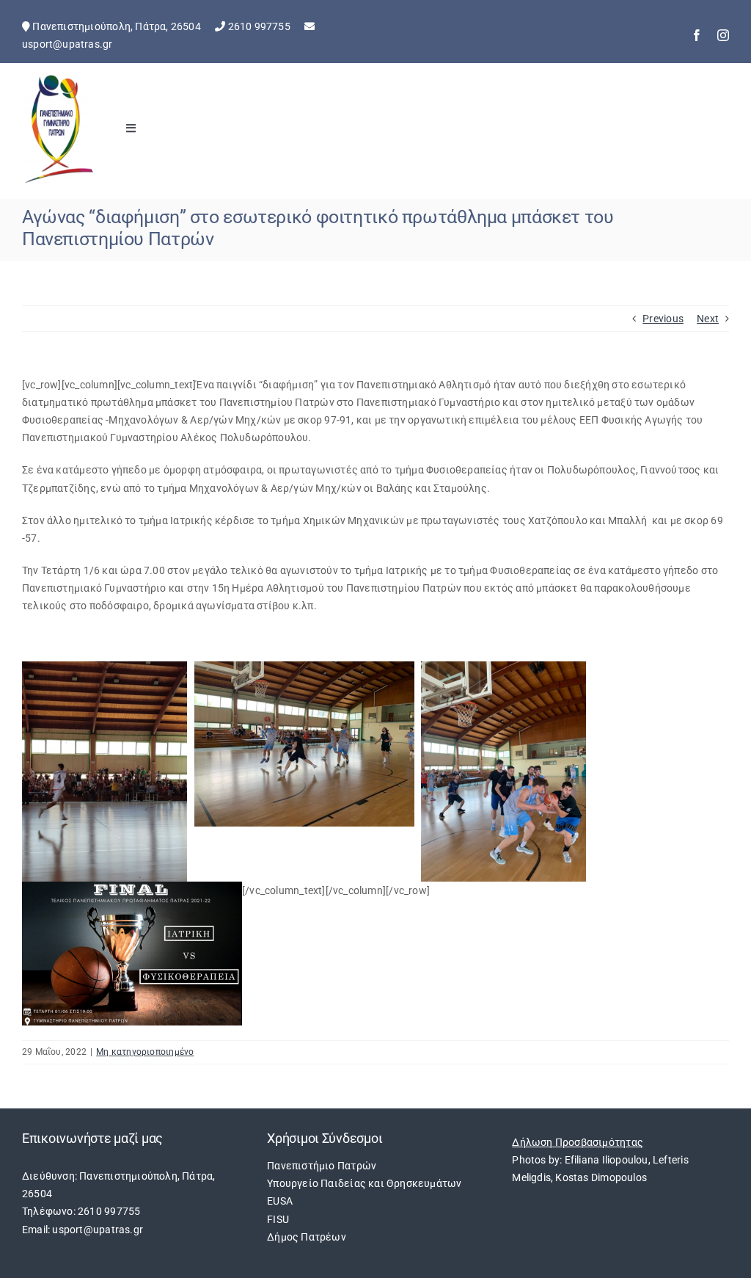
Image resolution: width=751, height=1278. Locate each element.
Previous (663, 318)
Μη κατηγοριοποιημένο (145, 1052)
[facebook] (697, 35)
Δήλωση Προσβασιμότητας (577, 1142)
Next (708, 318)
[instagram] (723, 35)
